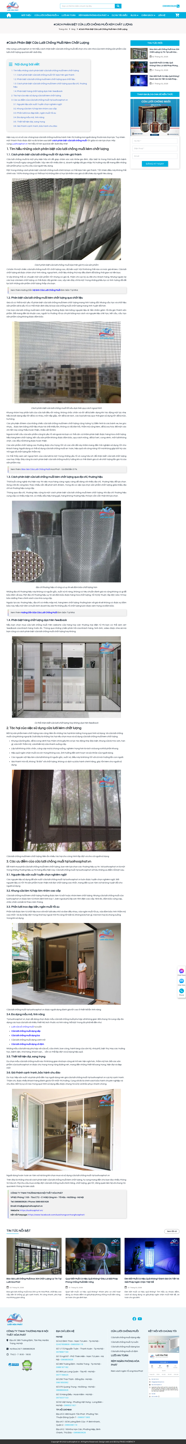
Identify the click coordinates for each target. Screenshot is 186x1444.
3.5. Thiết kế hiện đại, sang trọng (29, 122)
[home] (13, 6)
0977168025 (62, 1375)
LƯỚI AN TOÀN (68, 15)
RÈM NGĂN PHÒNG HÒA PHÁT (93, 15)
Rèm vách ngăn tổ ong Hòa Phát (127, 1371)
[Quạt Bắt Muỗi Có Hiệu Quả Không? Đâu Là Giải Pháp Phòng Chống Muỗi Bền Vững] (92, 1256)
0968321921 (70, 1405)
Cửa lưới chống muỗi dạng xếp (125, 1337)
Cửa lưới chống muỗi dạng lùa (125, 1347)
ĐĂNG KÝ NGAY (155, 164)
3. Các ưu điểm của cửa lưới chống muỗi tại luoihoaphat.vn (39, 100)
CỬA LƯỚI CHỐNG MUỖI (45, 15)
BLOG (133, 15)
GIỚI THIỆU (26, 15)
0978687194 (62, 1352)
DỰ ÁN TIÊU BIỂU (119, 15)
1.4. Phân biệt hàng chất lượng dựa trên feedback (37, 91)
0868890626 (62, 1390)
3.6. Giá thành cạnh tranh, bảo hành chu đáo (35, 126)
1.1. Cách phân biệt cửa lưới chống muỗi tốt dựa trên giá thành (44, 75)
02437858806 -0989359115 (69, 1344)
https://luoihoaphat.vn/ (31, 1210)
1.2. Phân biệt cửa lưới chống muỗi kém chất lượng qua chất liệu (44, 79)
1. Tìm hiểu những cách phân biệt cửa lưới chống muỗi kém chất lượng (45, 70)
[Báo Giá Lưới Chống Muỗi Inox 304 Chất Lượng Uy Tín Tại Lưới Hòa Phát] (34, 1256)
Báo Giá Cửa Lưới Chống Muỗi (36, 469)
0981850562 (62, 1382)
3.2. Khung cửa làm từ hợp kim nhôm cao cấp (35, 109)
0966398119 (71, 1425)
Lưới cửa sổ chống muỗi (22, 1027)
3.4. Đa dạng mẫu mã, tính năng (28, 117)
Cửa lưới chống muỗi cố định (124, 1351)
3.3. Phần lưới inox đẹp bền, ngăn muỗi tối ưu (34, 113)
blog (73, 29)
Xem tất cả (172, 1231)
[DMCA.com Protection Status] (27, 1365)
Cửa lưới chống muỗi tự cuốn (124, 1342)
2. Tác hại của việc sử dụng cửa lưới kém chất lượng (36, 95)
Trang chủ (63, 29)
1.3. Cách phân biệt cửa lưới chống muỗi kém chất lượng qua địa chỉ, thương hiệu (50, 85)
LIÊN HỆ (161, 15)
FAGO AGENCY (127, 1442)
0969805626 (67, 1360)
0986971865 (84, 1417)
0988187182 (62, 1367)
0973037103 (62, 1398)
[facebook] (134, 1319)
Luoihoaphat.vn (20, 144)
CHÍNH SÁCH (147, 15)
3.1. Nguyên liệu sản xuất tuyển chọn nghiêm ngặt (37, 104)
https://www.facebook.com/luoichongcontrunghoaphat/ (56, 1215)
